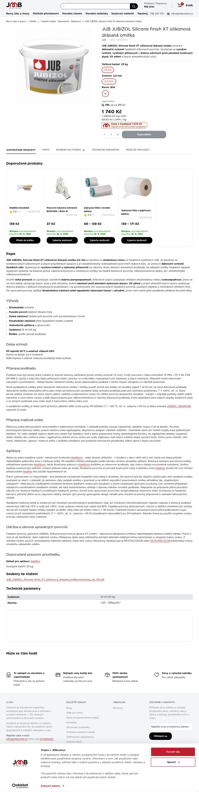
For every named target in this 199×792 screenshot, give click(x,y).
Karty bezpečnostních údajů (82, 718)
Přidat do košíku (25, 240)
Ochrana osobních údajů (80, 732)
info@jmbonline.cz (182, 14)
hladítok (160, 468)
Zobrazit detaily (50, 786)
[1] (134, 208)
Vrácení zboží (74, 742)
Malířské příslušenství (46, 13)
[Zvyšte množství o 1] (117, 134)
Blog (69, 708)
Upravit (171, 762)
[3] (137, 208)
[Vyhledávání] (134, 6)
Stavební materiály (97, 13)
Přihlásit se (160, 736)
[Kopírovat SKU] (39, 212)
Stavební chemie (72, 13)
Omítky (33, 22)
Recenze (118, 708)
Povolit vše (173, 751)
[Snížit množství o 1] (104, 134)
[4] (139, 208)
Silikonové (76, 22)
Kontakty (71, 722)
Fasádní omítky (48, 22)
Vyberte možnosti (62, 240)
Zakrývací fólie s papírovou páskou (136, 212)
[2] (136, 208)
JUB (104, 40)
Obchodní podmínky (78, 727)
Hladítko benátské (19, 208)
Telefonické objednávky (80, 737)
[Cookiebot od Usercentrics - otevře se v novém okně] (20, 786)
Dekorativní (63, 22)
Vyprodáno (144, 134)
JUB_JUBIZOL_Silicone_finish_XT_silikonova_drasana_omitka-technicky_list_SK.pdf (55, 579)
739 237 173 (156, 14)
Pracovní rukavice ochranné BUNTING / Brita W (62, 209)
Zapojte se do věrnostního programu (128, 127)
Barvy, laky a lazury (17, 13)
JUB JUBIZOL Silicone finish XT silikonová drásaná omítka (113, 22)
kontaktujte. (47, 739)
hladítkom (40, 465)
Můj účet (149, 6)
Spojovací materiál (122, 13)
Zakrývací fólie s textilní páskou (97, 209)
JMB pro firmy (74, 713)
